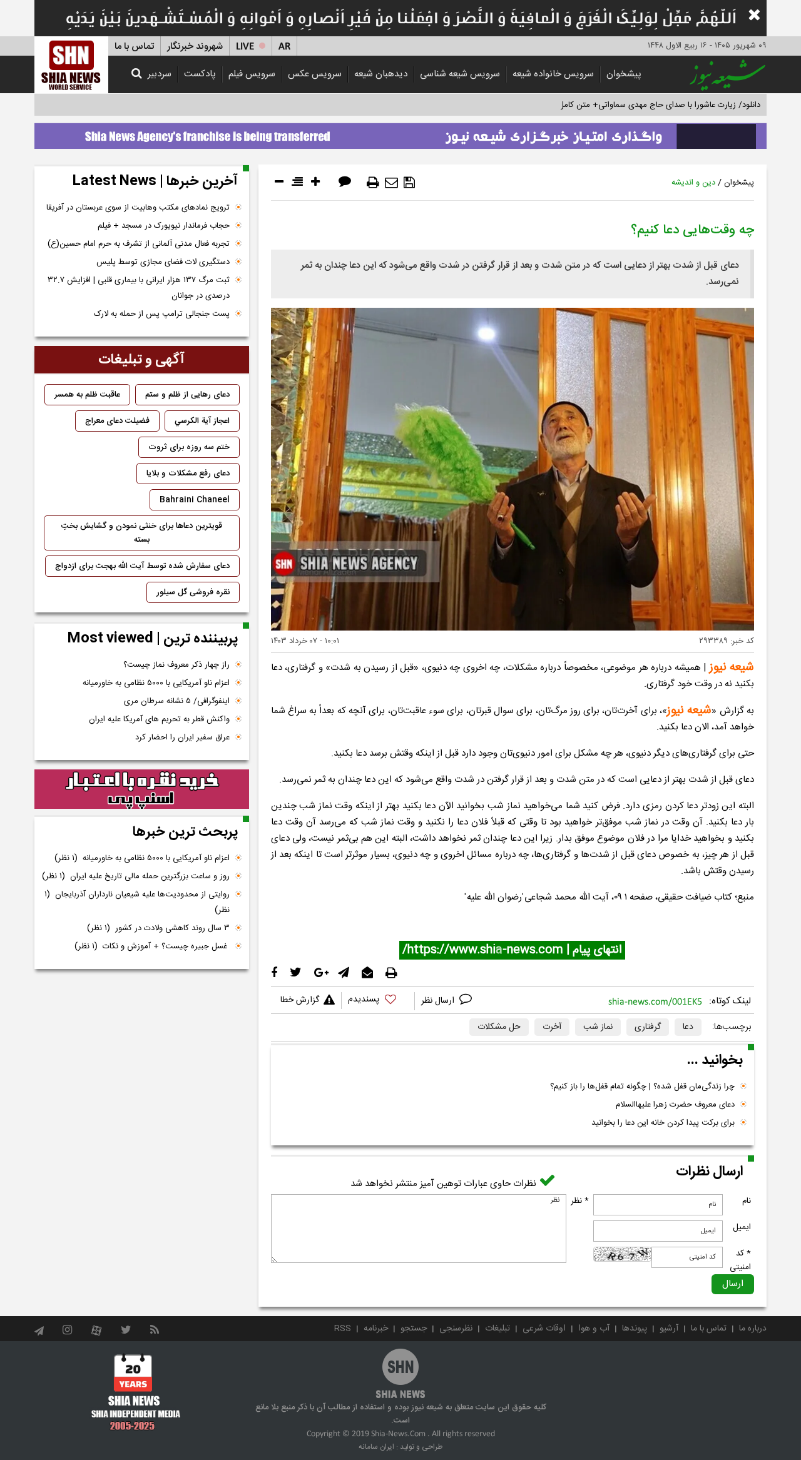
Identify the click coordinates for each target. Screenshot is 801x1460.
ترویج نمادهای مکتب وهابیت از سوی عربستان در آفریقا (138, 208)
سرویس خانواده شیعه (553, 74)
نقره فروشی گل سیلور (193, 592)
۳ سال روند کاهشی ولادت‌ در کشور (158, 928)
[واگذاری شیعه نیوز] (400, 132)
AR (284, 46)
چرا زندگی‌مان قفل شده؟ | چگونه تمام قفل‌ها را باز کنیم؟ (642, 1086)
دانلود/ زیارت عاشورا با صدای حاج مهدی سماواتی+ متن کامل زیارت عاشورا (637, 105)
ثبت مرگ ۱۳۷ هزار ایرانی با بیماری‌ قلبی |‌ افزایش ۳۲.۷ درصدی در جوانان (139, 288)
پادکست (200, 74)
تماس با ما (134, 46)
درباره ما (753, 1328)
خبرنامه (376, 1328)
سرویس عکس (315, 74)
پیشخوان (623, 74)
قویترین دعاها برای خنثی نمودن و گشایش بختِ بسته (141, 533)
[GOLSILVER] (141, 789)
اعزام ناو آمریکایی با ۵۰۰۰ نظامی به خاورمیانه (156, 683)
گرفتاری (648, 1027)
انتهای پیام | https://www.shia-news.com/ (512, 950)
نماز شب (598, 1027)
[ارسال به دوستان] (391, 182)
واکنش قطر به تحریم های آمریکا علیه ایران (159, 719)
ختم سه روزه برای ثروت (189, 447)
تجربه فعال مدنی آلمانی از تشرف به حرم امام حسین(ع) (139, 244)
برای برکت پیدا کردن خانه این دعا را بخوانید (663, 1123)
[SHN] (71, 64)
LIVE (245, 46)
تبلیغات (497, 1328)
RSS (342, 1328)
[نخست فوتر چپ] (136, 1392)
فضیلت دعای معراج (117, 421)
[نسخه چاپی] (373, 182)
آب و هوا (594, 1328)
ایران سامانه (376, 1447)
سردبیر (159, 74)
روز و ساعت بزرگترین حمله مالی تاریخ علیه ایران (136, 876)
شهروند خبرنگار (195, 46)
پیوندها (634, 1328)
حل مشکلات (499, 1027)
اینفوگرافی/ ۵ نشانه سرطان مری (177, 701)
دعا (688, 1027)
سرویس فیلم (251, 74)
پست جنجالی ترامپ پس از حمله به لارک (162, 314)
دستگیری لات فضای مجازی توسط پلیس (163, 262)
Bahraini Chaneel (195, 500)
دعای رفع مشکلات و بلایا (188, 473)
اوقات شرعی (544, 1328)
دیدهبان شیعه (380, 74)
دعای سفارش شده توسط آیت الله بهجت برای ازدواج (142, 566)
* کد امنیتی (740, 1260)
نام (746, 1201)
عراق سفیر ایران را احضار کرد (182, 737)
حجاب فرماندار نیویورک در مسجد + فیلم (164, 226)
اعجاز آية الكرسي (202, 421)
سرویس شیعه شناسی (460, 74)
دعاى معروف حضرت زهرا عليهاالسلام (675, 1105)
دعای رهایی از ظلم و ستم (187, 395)
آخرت (552, 1027)
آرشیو (669, 1328)
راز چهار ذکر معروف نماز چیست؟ (176, 665)
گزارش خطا (299, 1000)
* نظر (580, 1201)
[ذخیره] (409, 182)
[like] (378, 1001)
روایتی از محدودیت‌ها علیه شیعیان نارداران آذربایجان (137, 902)
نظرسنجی (455, 1328)
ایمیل (742, 1227)
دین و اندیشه (693, 183)
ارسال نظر (439, 1000)
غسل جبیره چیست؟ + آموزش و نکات (152, 946)
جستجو (413, 1328)
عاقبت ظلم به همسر (87, 395)
